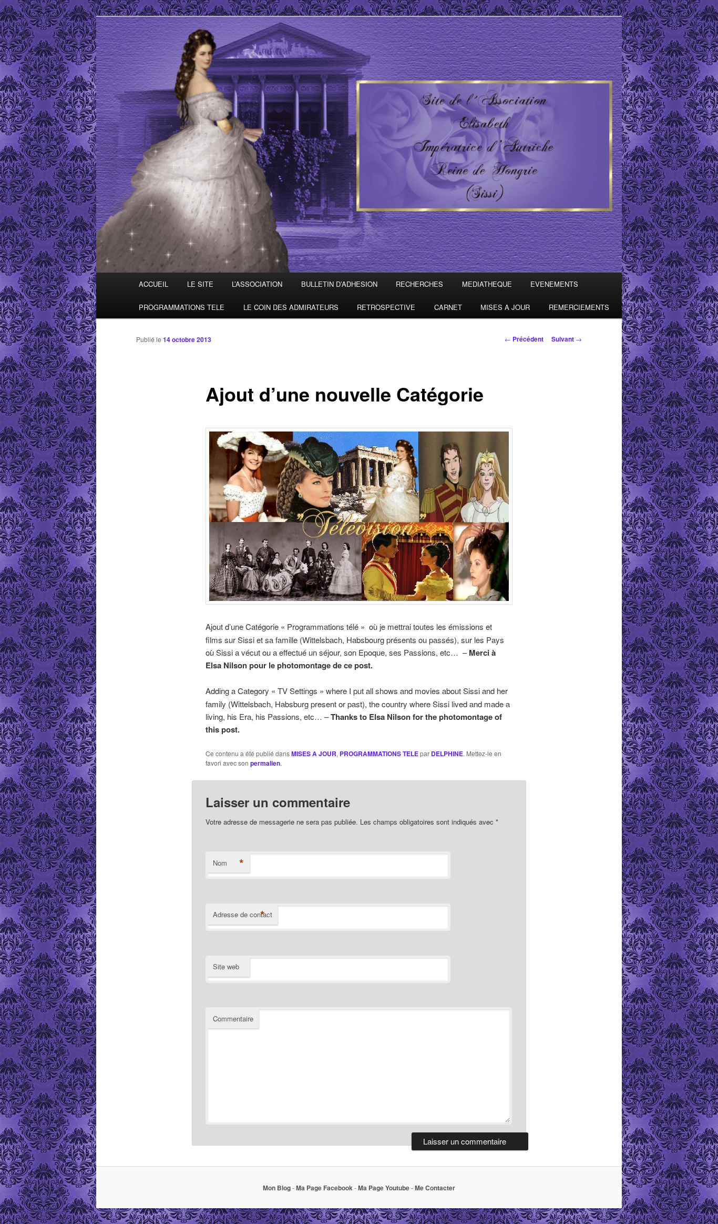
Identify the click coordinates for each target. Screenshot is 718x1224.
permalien (265, 763)
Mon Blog (277, 1187)
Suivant (566, 339)
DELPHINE (447, 753)
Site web (226, 966)
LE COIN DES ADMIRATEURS (291, 307)
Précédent (524, 339)
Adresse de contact (242, 914)
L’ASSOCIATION (257, 284)
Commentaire (233, 1019)
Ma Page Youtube (383, 1187)
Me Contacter (435, 1187)
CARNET (448, 307)
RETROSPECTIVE (386, 307)
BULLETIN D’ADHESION (339, 284)
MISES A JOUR (505, 307)
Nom (228, 863)
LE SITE (200, 284)
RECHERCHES (419, 284)
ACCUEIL (153, 284)
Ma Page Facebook (324, 1187)
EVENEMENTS (554, 284)
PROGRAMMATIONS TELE (181, 307)
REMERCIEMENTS (579, 307)
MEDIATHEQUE (487, 284)
